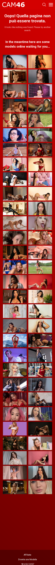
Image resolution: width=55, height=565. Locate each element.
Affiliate (27, 555)
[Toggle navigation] (51, 4)
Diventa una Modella (27, 559)
